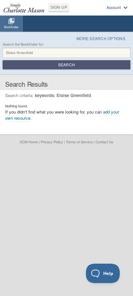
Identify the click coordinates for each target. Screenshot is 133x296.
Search (66, 64)
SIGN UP (58, 7)
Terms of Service (79, 141)
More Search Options (101, 38)
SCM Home (29, 141)
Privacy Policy (52, 141)
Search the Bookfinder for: (23, 44)
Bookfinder (11, 27)
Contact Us (104, 141)
